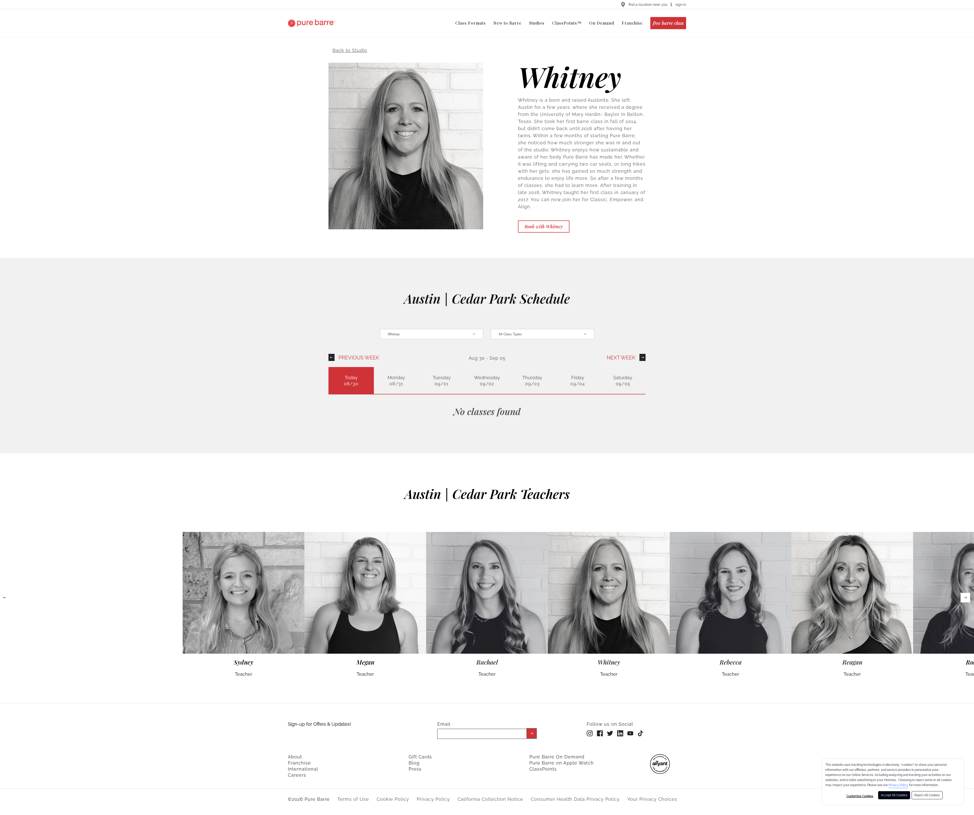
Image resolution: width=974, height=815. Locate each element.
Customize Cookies (859, 796)
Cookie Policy (393, 799)
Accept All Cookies (894, 795)
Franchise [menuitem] (632, 23)
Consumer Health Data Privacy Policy (575, 799)
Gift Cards (420, 756)
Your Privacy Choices (652, 799)
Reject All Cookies (927, 795)
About (295, 756)
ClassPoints (543, 769)
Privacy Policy (898, 785)
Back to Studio (350, 50)
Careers (297, 775)
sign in (680, 5)
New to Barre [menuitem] (507, 23)
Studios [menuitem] (537, 23)
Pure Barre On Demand (556, 756)
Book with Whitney (544, 226)
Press (415, 769)
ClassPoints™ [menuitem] (567, 23)
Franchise (299, 763)
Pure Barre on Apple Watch (561, 763)
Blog (414, 763)
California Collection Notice (490, 799)
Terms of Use (353, 799)
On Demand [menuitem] (601, 23)
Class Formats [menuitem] (470, 23)
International (303, 769)
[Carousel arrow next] (965, 597)
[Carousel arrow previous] (5, 597)
